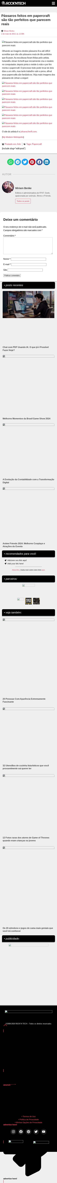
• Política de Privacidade (28, 1119)
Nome (6, 259)
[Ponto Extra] (28, 601)
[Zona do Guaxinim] (36, 601)
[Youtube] (44, 1132)
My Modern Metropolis (13, 137)
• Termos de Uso (29, 1116)
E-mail (7, 264)
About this (15, 570)
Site (5, 270)
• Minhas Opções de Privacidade (28, 1122)
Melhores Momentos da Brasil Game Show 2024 (26, 418)
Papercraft (37, 144)
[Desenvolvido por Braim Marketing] (41, 1143)
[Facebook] (21, 1132)
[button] (10, 162)
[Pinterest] (28, 1132)
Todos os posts (23, 201)
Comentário (9, 236)
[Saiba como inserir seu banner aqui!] (20, 601)
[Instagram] (13, 1132)
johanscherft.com (29, 131)
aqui (43, 570)
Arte (19, 144)
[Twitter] (36, 1132)
